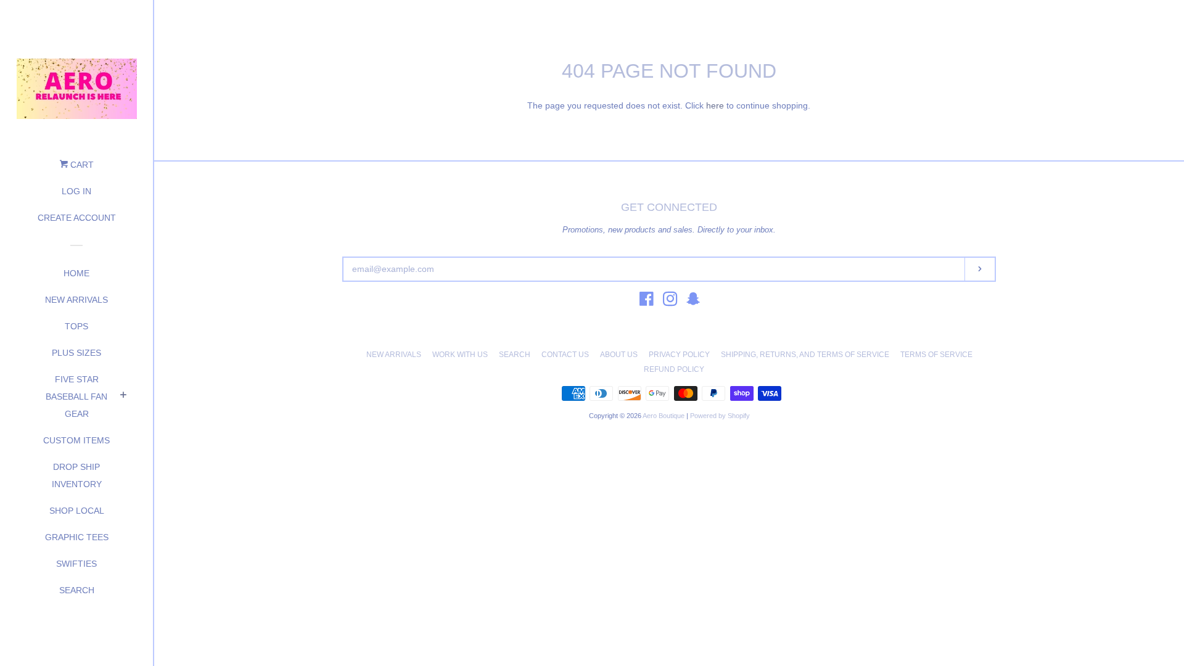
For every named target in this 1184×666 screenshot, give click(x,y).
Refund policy (674, 369)
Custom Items (76, 440)
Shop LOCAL (76, 511)
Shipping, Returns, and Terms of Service (805, 354)
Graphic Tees (77, 537)
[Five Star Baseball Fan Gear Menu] (123, 396)
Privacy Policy (679, 354)
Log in (76, 191)
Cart (81, 165)
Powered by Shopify (720, 415)
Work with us (460, 354)
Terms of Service (936, 354)
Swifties (76, 564)
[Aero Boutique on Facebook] (646, 301)
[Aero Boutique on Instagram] (670, 301)
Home (76, 273)
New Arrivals (76, 300)
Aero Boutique (664, 415)
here (715, 105)
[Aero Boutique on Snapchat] (693, 301)
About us (619, 354)
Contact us (565, 354)
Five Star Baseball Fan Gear (76, 396)
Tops (76, 326)
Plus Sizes (76, 353)
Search (76, 590)
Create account (77, 218)
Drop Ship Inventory (77, 475)
